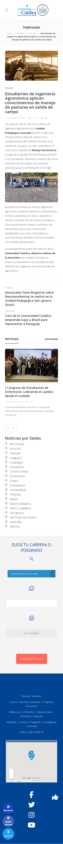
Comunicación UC (12, 401)
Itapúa (13, 499)
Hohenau (15, 494)
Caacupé (32, 33)
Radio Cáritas (8, 823)
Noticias (26, 696)
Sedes (23, 732)
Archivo (13, 702)
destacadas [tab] (51, 339)
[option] (31, 383)
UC (6, 118)
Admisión (36, 696)
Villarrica (15, 526)
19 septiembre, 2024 (16, 118)
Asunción (15, 448)
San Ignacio (17, 513)
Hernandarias (18, 490)
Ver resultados (31, 633)
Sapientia (38, 716)
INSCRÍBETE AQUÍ (31, 659)
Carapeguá (16, 462)
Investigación (50, 722)
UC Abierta (28, 711)
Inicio (10, 33)
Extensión (32, 726)
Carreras (23, 722)
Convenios (25, 716)
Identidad (11, 722)
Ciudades (20, 33)
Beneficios (8, 810)
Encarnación (17, 476)
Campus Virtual (44, 711)
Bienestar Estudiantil (30, 702)
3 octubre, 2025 (27, 401)
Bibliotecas (14, 711)
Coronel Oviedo (19, 471)
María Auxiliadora (20, 504)
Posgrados (36, 722)
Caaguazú (16, 458)
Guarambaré (17, 485)
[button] (55, 797)
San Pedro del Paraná (23, 517)
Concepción (17, 467)
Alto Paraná (17, 444)
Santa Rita (16, 522)
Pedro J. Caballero (20, 508)
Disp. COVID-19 (35, 732)
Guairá (14, 481)
